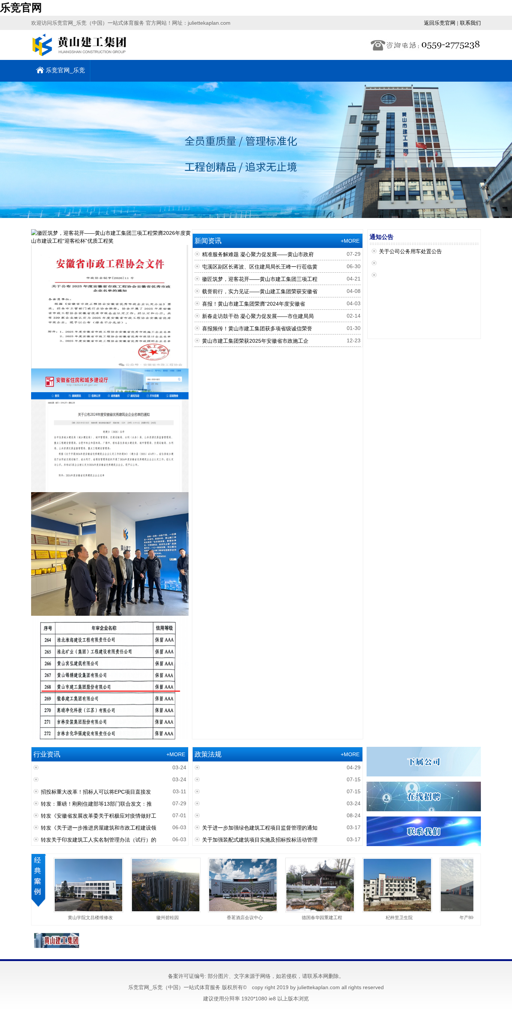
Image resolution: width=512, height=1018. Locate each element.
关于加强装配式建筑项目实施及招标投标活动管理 (259, 840)
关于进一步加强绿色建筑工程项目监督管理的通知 (259, 828)
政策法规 (207, 754)
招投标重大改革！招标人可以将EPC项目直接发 (96, 792)
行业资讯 (45, 754)
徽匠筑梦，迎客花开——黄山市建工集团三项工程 (259, 279)
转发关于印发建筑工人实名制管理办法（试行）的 (98, 840)
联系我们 (470, 23)
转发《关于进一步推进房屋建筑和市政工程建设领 (98, 828)
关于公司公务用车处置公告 (410, 251)
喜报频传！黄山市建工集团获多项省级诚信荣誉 (257, 328)
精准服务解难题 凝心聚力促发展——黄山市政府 (258, 254)
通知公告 (382, 237)
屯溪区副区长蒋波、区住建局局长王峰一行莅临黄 (259, 267)
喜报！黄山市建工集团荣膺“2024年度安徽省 (253, 304)
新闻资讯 (207, 241)
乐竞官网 (21, 7)
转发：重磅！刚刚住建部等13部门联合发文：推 (96, 804)
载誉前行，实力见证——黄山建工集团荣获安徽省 (259, 291)
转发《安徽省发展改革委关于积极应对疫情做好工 (98, 816)
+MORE (351, 241)
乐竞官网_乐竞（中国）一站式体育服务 (63, 74)
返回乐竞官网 (439, 23)
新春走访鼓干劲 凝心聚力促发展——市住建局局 (258, 316)
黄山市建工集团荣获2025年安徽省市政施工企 (255, 341)
